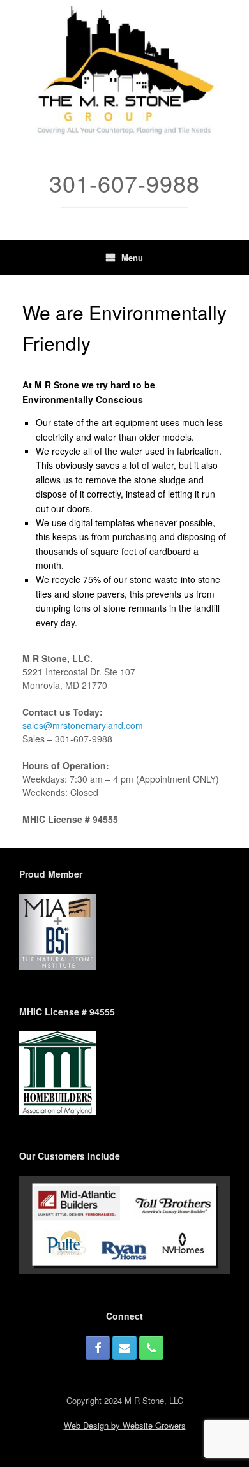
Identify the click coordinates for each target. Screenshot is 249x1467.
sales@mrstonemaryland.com (82, 725)
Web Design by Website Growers (125, 1425)
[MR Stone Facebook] (98, 1348)
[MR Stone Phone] (151, 1348)
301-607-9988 (83, 738)
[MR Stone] (124, 73)
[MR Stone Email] (124, 1348)
